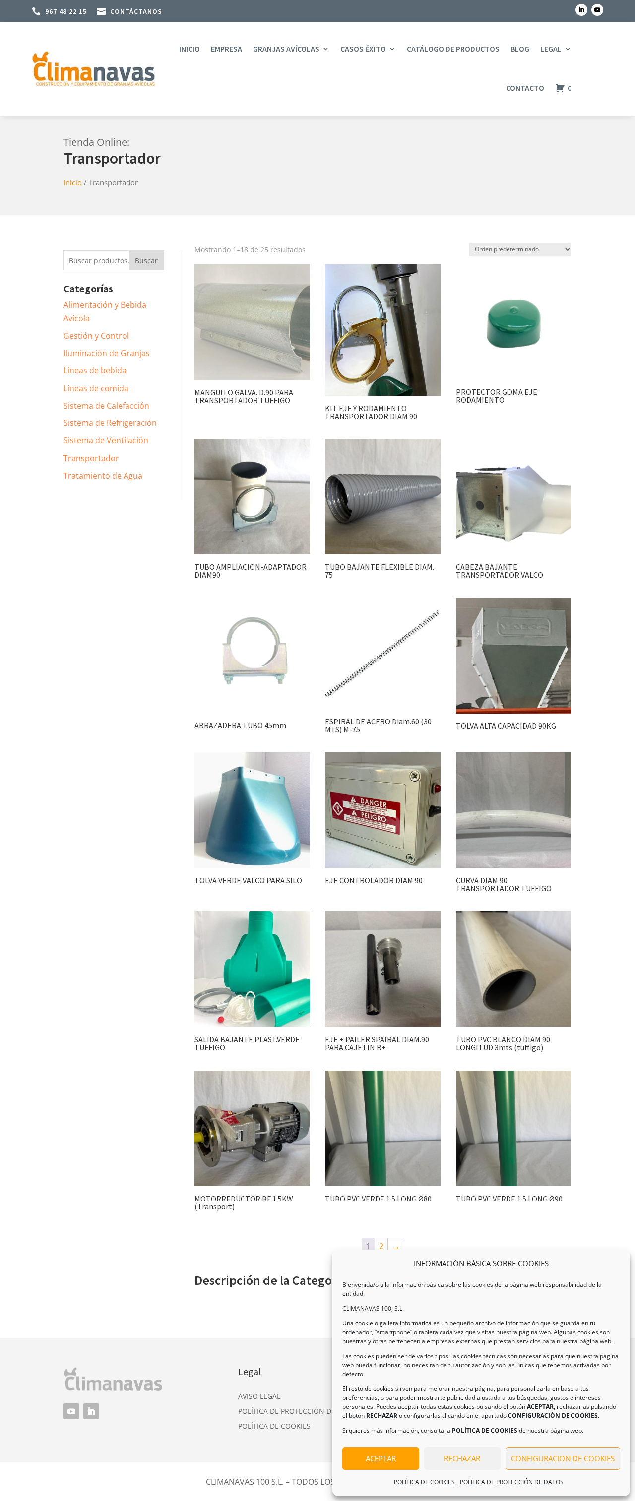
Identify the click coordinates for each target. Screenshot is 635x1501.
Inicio (73, 182)
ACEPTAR (381, 1458)
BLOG (519, 49)
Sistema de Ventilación (106, 440)
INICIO (189, 49)
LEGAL (551, 49)
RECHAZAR (462, 1458)
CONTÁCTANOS (136, 11)
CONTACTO (525, 88)
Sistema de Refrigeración (110, 423)
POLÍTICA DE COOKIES (424, 1482)
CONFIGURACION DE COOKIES (563, 1458)
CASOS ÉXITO (363, 49)
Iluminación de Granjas (107, 353)
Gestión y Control (96, 335)
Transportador (91, 458)
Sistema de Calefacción (106, 405)
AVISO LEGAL (259, 1397)
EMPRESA (226, 49)
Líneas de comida (96, 388)
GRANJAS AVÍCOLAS (286, 49)
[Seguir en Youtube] (597, 10)
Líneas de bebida (95, 370)
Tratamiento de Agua (103, 475)
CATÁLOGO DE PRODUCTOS (453, 49)
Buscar (146, 260)
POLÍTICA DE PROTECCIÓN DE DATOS (512, 1482)
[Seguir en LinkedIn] (581, 10)
